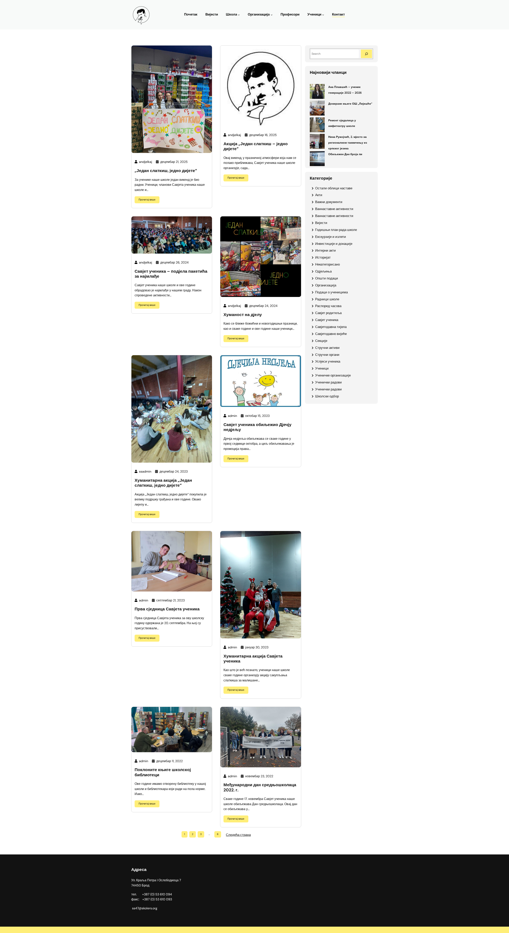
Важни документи (328, 202)
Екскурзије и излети (330, 236)
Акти (318, 195)
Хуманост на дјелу (242, 314)
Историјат (323, 257)
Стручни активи (327, 347)
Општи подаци (326, 278)
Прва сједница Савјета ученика (167, 609)
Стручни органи (327, 354)
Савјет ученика (326, 320)
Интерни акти (325, 250)
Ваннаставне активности (334, 209)
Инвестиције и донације (333, 243)
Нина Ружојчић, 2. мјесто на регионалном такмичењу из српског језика (347, 142)
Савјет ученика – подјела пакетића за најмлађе (171, 274)
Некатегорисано (327, 264)
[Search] (366, 54)
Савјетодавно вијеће (331, 334)
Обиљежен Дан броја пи (345, 154)
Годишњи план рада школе (336, 230)
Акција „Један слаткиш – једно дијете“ (255, 146)
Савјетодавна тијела (331, 327)
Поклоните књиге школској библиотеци (163, 772)
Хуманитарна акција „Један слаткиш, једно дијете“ (163, 483)
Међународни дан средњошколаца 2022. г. (259, 787)
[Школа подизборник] (239, 15)
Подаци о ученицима (331, 292)
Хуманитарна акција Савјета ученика (253, 659)
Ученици (314, 14)
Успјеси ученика (327, 361)
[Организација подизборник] (272, 15)
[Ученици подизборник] (323, 15)
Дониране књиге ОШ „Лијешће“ (350, 103)
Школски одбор (327, 396)
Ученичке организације (333, 375)
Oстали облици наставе (333, 188)
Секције (321, 341)
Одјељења (323, 271)
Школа (231, 14)
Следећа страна (238, 835)
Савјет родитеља (328, 313)
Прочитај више (147, 199)
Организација (259, 14)
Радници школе (327, 299)
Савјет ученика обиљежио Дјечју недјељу (257, 427)
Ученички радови (328, 382)
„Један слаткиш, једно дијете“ (166, 170)
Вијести (321, 223)
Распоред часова (328, 306)
